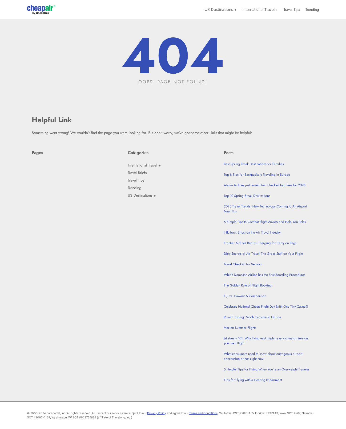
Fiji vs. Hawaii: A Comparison (245, 296)
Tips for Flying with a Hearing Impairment (253, 379)
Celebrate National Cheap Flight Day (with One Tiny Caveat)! (266, 306)
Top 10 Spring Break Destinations (247, 195)
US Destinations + (142, 195)
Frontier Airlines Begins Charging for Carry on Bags (260, 243)
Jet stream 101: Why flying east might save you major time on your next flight (266, 341)
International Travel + (144, 165)
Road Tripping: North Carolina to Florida (252, 317)
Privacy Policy (156, 413)
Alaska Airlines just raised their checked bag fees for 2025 (265, 185)
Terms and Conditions (203, 413)
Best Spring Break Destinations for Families (254, 164)
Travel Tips (136, 180)
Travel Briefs (137, 172)
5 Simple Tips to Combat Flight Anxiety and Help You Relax (265, 221)
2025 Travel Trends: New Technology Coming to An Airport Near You (265, 209)
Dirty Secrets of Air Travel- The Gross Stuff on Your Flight (263, 253)
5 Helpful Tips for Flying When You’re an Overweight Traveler (266, 369)
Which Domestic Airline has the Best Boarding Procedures (264, 274)
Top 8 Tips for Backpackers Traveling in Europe (257, 174)
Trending (134, 188)
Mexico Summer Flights (240, 327)
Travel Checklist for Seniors (243, 264)
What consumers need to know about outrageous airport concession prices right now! (263, 356)
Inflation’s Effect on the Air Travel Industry (252, 232)
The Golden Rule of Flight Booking (248, 285)
